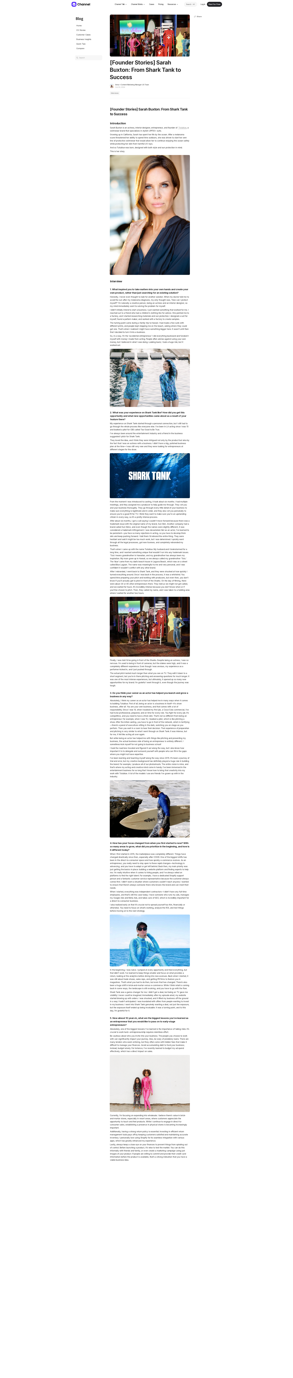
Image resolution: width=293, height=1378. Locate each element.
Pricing (160, 4)
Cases (151, 4)
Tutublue (182, 128)
